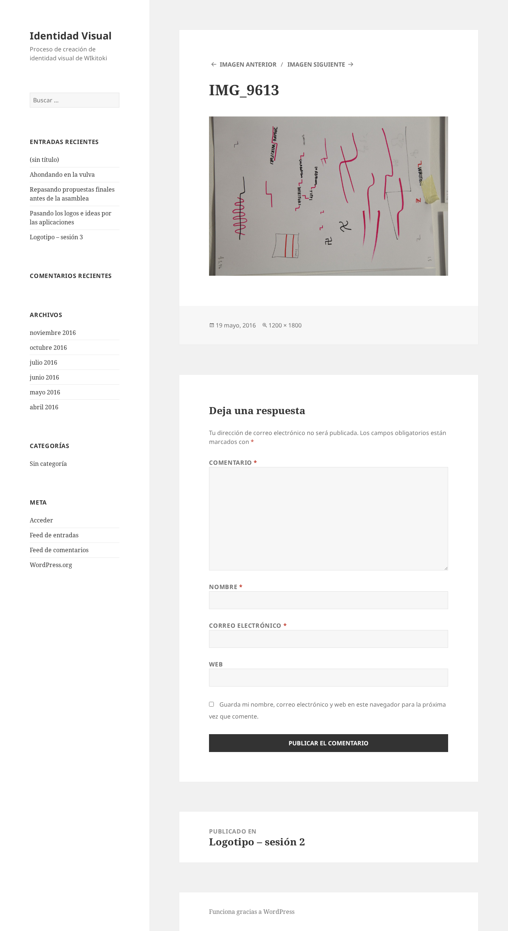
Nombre (225, 587)
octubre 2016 (48, 347)
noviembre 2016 (53, 333)
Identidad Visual (71, 35)
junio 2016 (44, 377)
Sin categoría (48, 464)
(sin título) (44, 160)
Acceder (41, 520)
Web (216, 664)
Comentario (233, 462)
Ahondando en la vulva (62, 174)
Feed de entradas (54, 535)
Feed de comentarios (59, 550)
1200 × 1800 (285, 325)
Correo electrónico (248, 625)
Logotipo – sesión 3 (56, 237)
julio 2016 (43, 362)
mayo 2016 (45, 392)
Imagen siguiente (316, 64)
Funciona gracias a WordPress (252, 912)
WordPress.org (51, 565)
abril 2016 (44, 407)
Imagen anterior (248, 64)
